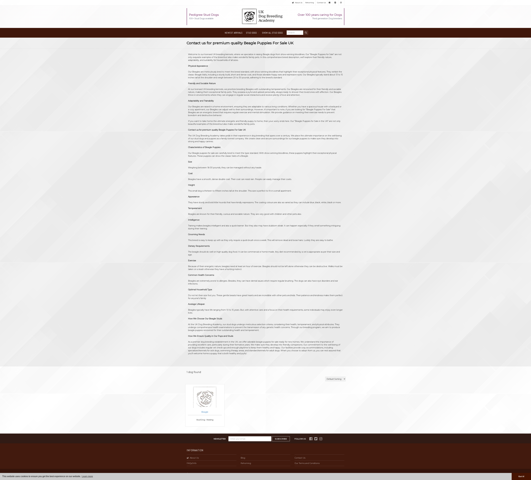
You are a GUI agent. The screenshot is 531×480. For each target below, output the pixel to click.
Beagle (204, 412)
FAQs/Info (191, 463)
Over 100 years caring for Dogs (320, 16)
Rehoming (309, 3)
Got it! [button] (521, 476)
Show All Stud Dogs (272, 32)
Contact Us (321, 3)
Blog (243, 458)
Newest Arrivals (233, 32)
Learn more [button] (87, 476)
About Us (298, 3)
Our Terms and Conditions (307, 463)
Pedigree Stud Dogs (204, 16)
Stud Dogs (251, 32)
